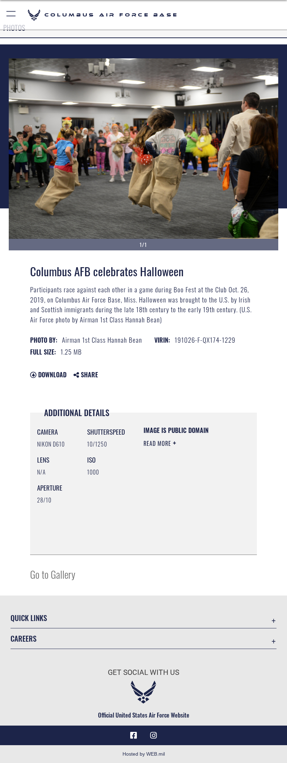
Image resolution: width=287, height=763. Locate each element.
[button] (11, 15)
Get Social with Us (143, 672)
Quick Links (28, 617)
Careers (23, 638)
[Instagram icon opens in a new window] (153, 735)
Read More (158, 443)
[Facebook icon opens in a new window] (133, 735)
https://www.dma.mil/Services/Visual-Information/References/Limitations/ (186, 532)
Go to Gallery (52, 574)
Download (51, 374)
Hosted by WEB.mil (143, 754)
